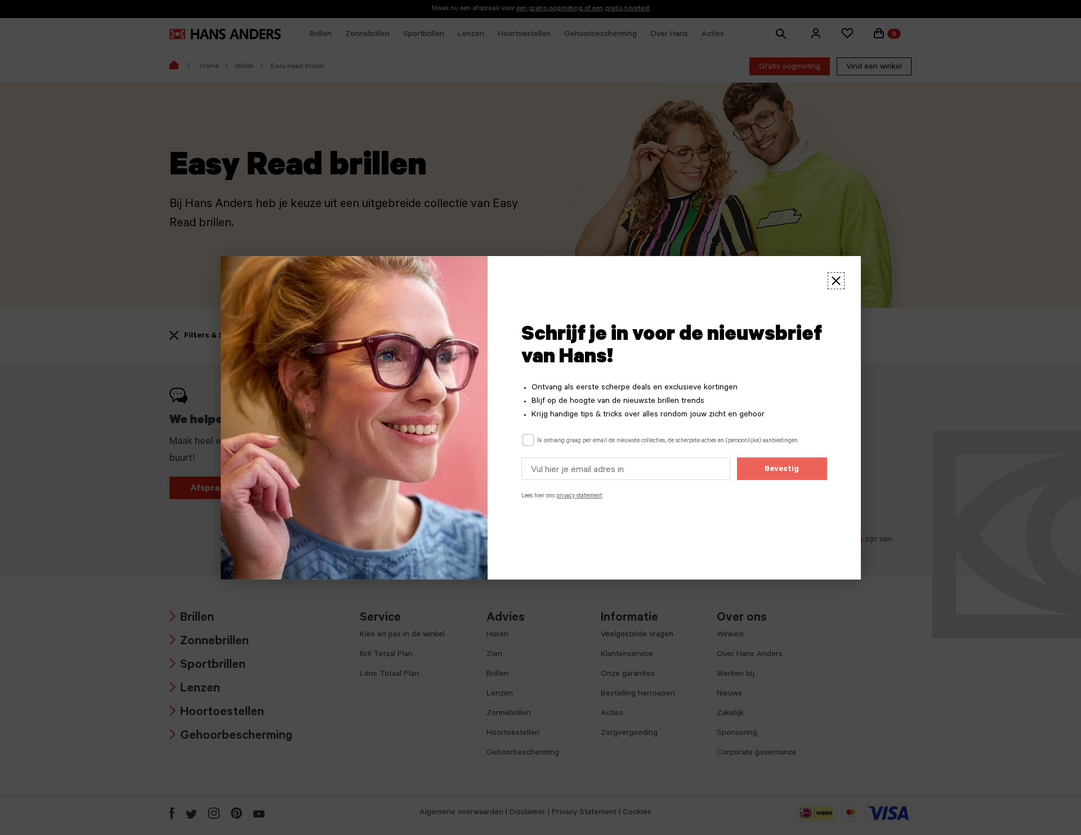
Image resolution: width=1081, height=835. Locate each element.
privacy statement (579, 496)
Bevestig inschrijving (782, 472)
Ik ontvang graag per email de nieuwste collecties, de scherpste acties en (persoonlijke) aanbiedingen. (667, 441)
